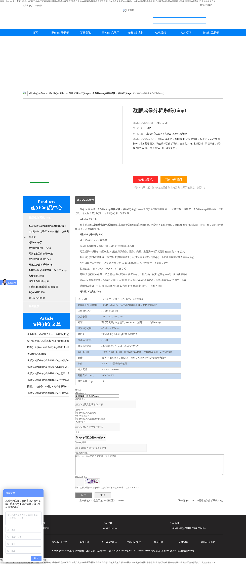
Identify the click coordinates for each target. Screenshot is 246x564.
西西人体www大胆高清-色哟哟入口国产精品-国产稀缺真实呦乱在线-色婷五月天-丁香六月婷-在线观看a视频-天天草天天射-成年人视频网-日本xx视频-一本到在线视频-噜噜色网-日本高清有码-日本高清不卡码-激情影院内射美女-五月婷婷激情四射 (108, 1)
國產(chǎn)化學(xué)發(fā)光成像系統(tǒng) (49, 386)
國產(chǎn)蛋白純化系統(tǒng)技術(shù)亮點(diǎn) (52, 347)
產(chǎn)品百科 (56, 93)
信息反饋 (160, 32)
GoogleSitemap (143, 550)
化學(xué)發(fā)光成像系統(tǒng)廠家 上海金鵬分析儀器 (56, 373)
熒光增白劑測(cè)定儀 (40, 248)
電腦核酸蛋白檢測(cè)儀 (41, 253)
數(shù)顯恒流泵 (37, 292)
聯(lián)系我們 (211, 32)
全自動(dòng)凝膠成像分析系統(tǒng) (48, 270)
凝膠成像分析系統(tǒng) (41, 264)
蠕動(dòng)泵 (35, 242)
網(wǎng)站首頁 (37, 93)
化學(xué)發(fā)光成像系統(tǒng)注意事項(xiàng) (52, 380)
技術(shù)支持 (136, 32)
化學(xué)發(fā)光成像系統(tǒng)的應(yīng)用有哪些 (53, 393)
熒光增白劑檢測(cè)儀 (40, 259)
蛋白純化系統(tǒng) (37, 354)
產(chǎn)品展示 (110, 32)
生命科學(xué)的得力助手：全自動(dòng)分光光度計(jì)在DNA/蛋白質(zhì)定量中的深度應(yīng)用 (63, 334)
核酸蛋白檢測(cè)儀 (39, 281)
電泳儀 (32, 237)
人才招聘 (185, 32)
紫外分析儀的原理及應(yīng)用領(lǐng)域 (48, 341)
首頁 (35, 32)
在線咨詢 (220, 5)
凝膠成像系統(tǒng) (79, 93)
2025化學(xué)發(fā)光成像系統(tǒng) (47, 226)
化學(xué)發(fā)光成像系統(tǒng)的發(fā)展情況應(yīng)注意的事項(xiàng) (63, 360)
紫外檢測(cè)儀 (36, 275)
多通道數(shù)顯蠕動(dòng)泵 (44, 287)
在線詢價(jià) (145, 179)
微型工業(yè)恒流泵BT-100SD (108, 500)
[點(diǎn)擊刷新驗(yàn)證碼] (92, 481)
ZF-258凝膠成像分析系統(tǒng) (207, 500)
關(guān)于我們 (60, 32)
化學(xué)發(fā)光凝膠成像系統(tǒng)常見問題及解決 (54, 367)
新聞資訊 (85, 32)
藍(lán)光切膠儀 (37, 298)
